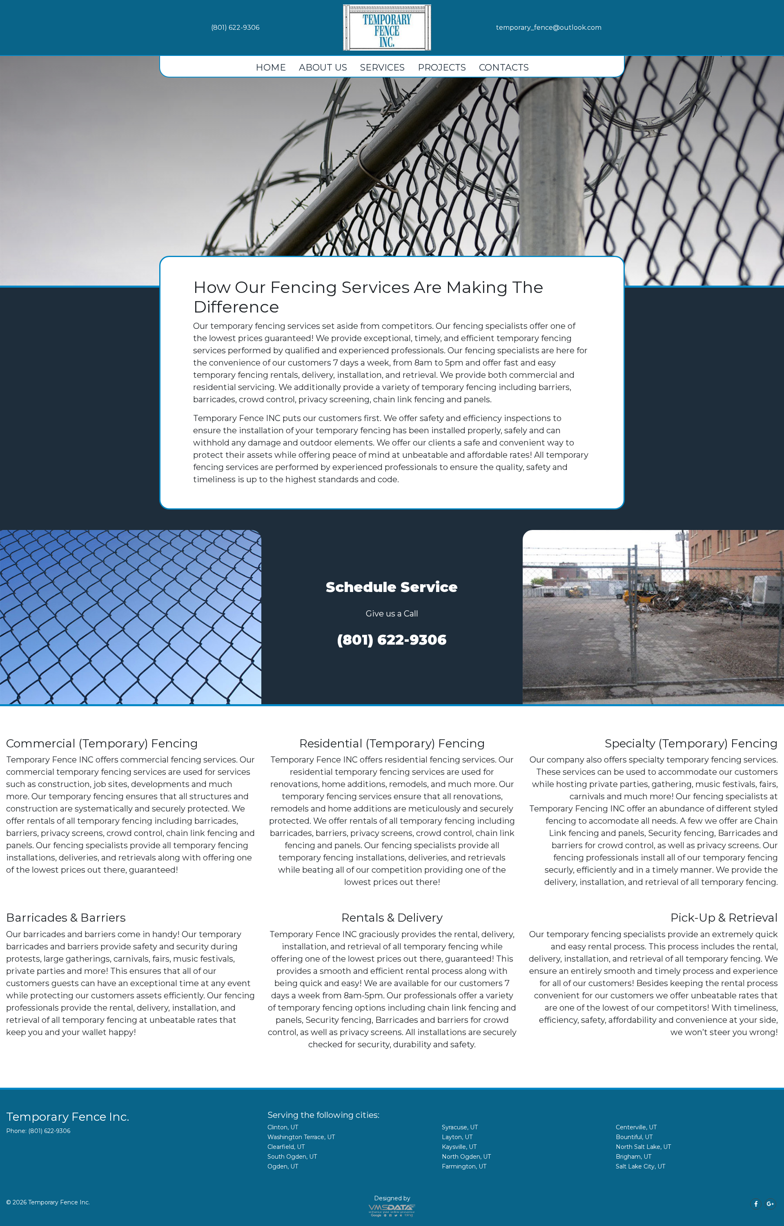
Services (382, 67)
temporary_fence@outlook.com (548, 27)
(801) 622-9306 (235, 27)
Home (271, 67)
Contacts (504, 67)
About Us (323, 67)
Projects (442, 67)
